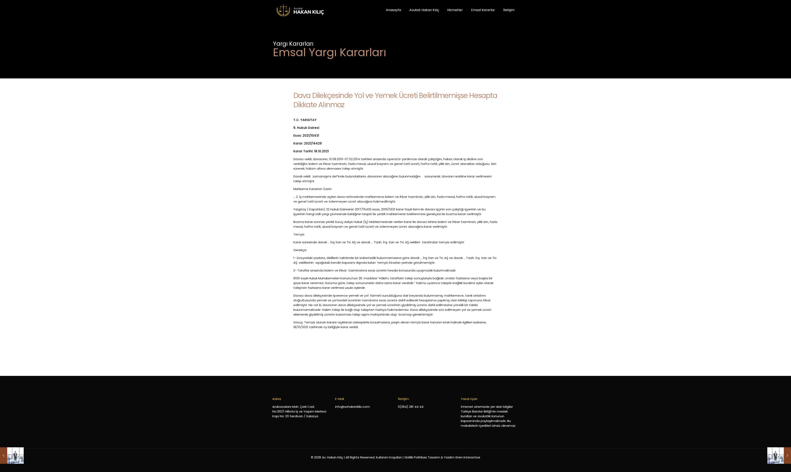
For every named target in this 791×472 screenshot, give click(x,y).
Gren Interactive (467, 457)
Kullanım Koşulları (389, 457)
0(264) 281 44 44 (411, 406)
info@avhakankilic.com (352, 406)
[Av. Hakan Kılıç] (300, 10)
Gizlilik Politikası (415, 457)
